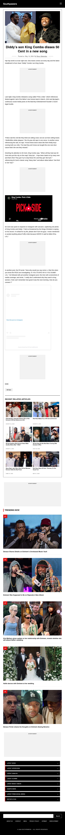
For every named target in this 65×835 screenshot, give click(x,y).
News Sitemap (54, 821)
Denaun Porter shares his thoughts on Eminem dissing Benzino (26, 727)
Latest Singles (12, 773)
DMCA (25, 821)
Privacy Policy (34, 821)
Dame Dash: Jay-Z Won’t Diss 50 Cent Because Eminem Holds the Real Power (18, 468)
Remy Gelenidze (42, 56)
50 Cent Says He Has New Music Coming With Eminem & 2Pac (45, 444)
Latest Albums (12, 778)
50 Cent (9, 390)
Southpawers (10, 3)
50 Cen (55, 99)
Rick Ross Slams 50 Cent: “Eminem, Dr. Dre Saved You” (44, 468)
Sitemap (44, 821)
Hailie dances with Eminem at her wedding (18, 683)
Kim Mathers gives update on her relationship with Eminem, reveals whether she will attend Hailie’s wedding (32, 639)
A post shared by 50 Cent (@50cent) (28, 347)
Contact (18, 821)
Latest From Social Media (16, 794)
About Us (10, 821)
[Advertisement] (32, 80)
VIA (6, 384)
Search (58, 816)
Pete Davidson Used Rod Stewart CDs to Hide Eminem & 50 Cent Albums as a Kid (18, 419)
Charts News (11, 789)
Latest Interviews (13, 768)
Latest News (11, 763)
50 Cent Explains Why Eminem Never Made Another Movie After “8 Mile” (17, 444)
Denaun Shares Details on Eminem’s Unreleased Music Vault (25, 551)
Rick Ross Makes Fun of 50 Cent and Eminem (45, 418)
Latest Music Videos (14, 784)
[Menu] (60, 3)
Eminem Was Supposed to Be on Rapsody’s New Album (23, 595)
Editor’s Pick (11, 799)
